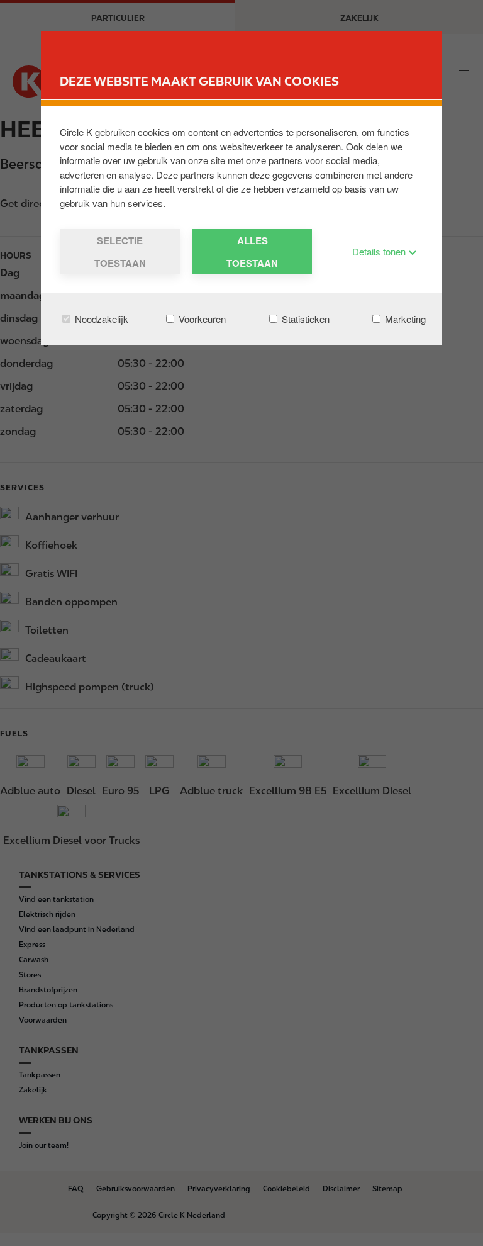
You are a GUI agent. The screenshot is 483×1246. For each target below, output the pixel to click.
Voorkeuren (201, 318)
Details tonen (380, 251)
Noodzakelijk (100, 318)
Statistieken (304, 318)
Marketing (404, 318)
